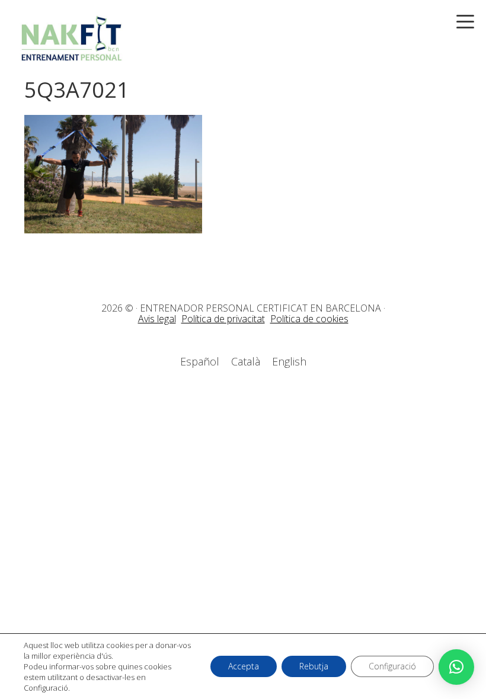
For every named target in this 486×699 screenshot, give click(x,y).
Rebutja (313, 666)
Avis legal (157, 318)
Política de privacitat (223, 318)
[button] (456, 667)
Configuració (392, 666)
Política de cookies (309, 318)
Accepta (243, 666)
